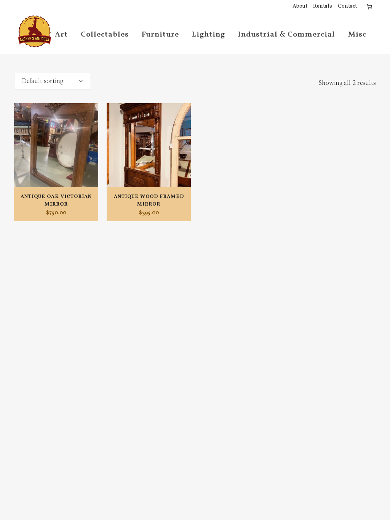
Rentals (322, 6)
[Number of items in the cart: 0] (369, 6)
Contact (347, 6)
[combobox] (52, 81)
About (299, 6)
